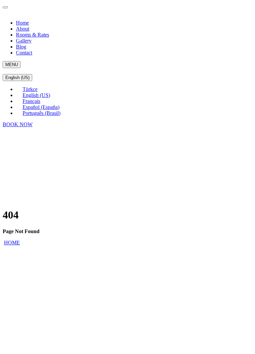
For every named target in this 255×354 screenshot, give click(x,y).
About (22, 29)
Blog (21, 46)
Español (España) (41, 107)
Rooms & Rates (32, 35)
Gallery (24, 41)
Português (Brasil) (41, 113)
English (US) (17, 77)
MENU (11, 64)
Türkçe (30, 89)
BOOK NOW (18, 124)
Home (22, 23)
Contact (24, 52)
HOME (12, 242)
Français (31, 101)
